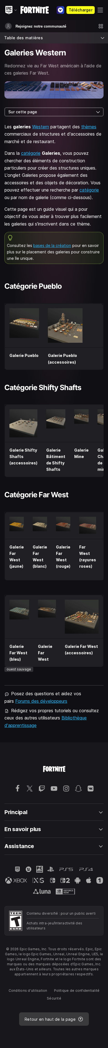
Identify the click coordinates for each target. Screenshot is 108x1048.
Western (40, 126)
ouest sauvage (19, 669)
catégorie (30, 153)
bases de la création (52, 245)
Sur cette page (22, 111)
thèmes (88, 126)
